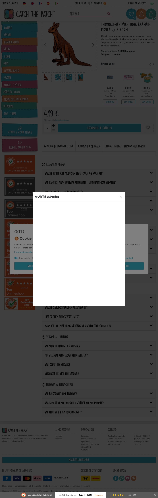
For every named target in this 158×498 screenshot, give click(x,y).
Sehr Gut (85, 494)
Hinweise (99, 495)
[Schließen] (154, 494)
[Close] (120, 196)
